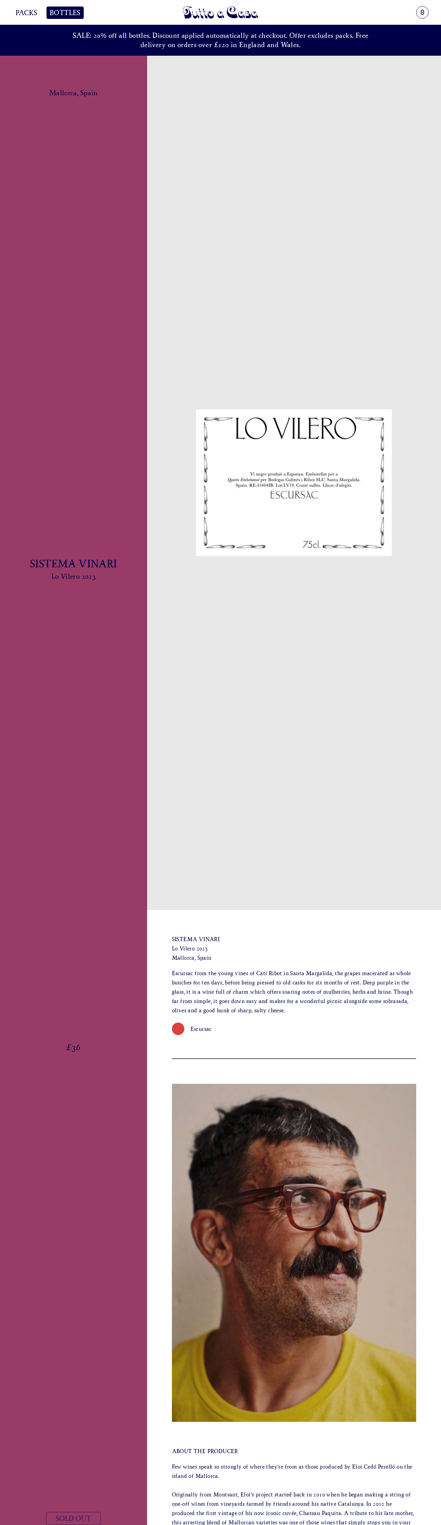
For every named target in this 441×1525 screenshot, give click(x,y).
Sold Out (73, 1518)
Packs (26, 12)
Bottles (65, 12)
